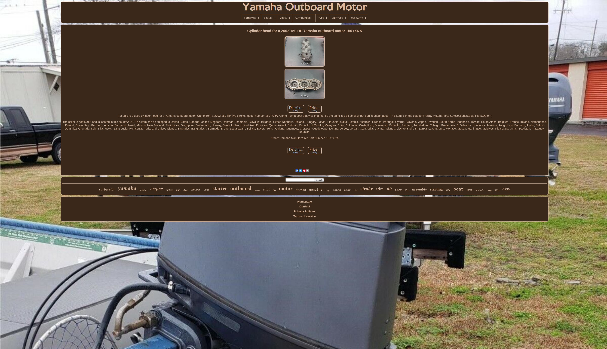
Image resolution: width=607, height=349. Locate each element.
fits (274, 190)
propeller (480, 190)
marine (257, 190)
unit (178, 190)
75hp (327, 190)
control (336, 189)
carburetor (107, 189)
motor (286, 188)
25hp (407, 190)
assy (506, 188)
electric (196, 189)
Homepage (304, 201)
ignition (143, 190)
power (398, 189)
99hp (206, 189)
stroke (367, 188)
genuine (315, 189)
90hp (497, 190)
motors (169, 190)
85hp (448, 190)
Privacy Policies (305, 211)
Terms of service (304, 216)
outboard (240, 188)
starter (220, 188)
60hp (490, 190)
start (266, 189)
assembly (419, 189)
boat (459, 189)
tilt (389, 189)
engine (156, 188)
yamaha (127, 188)
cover (347, 189)
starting (436, 189)
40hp (469, 189)
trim (380, 188)
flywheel (301, 189)
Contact (304, 206)
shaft (185, 190)
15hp (355, 190)
